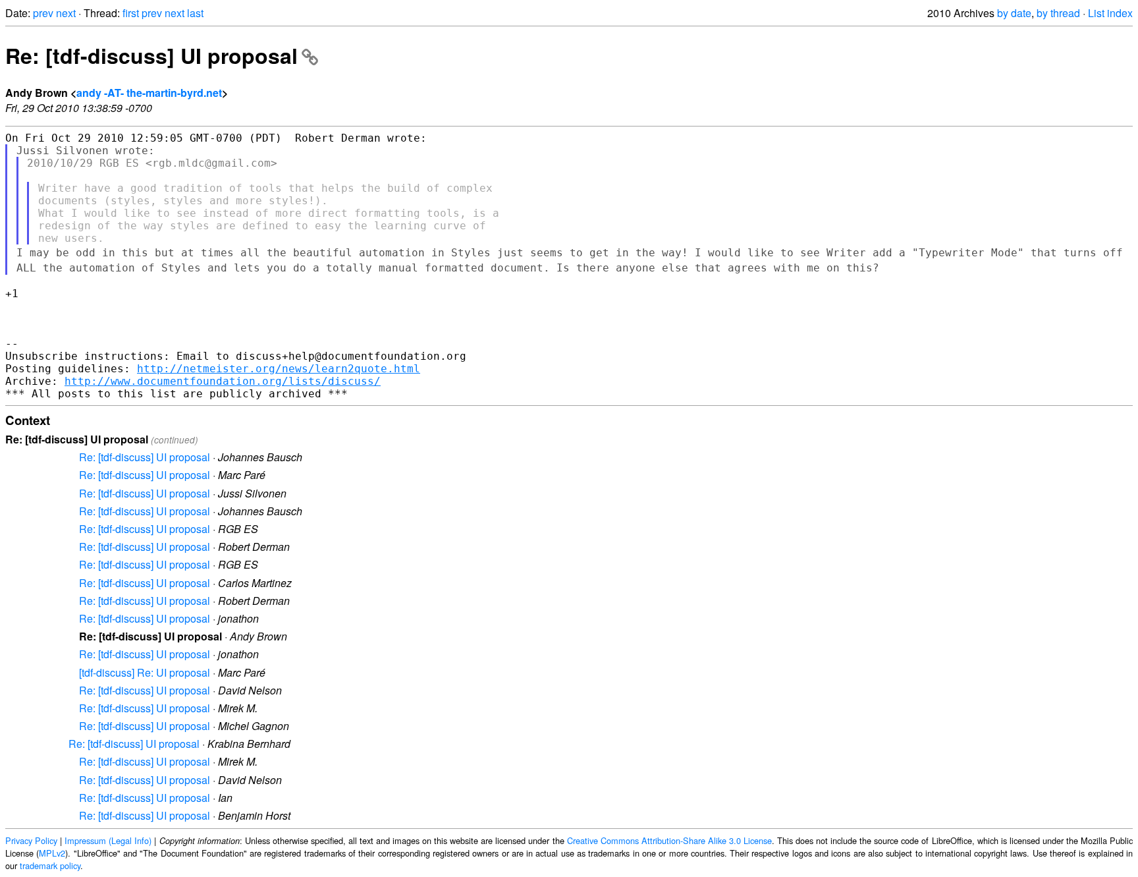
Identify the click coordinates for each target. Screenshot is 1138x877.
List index (1110, 12)
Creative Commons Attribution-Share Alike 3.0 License (669, 840)
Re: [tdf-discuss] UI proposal (151, 55)
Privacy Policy (31, 840)
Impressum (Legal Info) (108, 840)
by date (1014, 12)
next (66, 12)
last (195, 12)
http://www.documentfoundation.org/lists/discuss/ (223, 381)
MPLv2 (52, 853)
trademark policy (50, 865)
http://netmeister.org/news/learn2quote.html (278, 368)
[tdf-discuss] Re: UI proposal (144, 672)
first (130, 12)
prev (43, 12)
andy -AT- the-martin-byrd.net (149, 92)
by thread (1058, 12)
